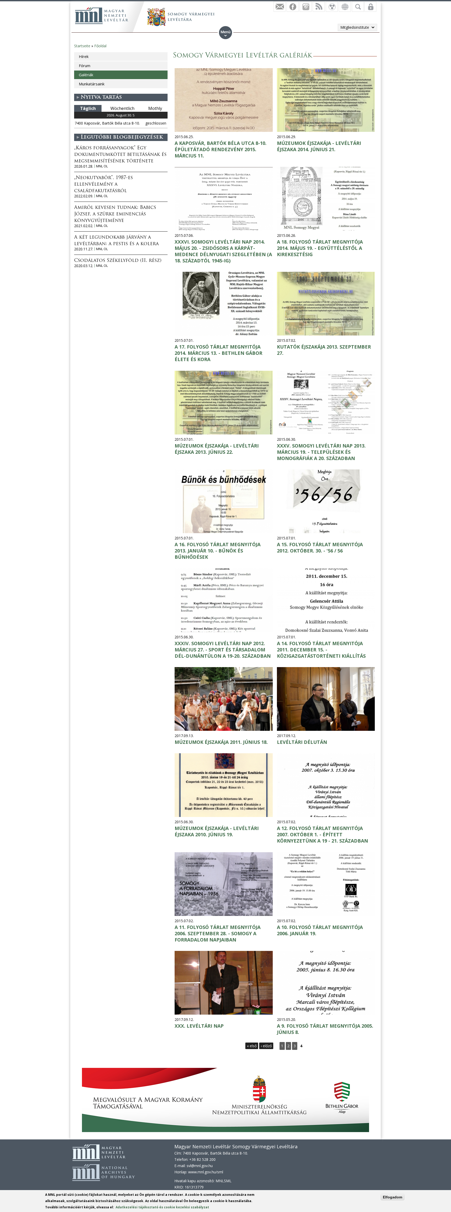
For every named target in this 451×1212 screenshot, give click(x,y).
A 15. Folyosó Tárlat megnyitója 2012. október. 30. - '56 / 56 (320, 547)
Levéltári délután (302, 742)
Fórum (84, 65)
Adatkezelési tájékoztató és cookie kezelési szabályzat (162, 1207)
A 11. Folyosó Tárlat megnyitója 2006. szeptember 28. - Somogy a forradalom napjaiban (217, 933)
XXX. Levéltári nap (199, 1026)
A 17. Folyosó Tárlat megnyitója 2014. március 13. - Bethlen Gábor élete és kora (218, 353)
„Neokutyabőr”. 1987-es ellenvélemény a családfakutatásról (103, 184)
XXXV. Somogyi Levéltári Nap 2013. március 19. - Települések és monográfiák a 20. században (321, 452)
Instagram (306, 6)
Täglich (88, 108)
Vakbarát (332, 6)
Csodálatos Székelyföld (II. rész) (117, 260)
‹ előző (266, 1045)
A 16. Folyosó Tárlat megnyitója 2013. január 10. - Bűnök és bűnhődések (217, 550)
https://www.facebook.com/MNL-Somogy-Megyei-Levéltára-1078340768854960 (293, 6)
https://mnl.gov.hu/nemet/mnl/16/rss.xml (319, 6)
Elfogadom (392, 1197)
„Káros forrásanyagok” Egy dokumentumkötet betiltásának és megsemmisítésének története (120, 155)
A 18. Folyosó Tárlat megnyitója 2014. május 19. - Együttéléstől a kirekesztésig (320, 248)
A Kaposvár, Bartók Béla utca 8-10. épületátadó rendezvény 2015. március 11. (220, 149)
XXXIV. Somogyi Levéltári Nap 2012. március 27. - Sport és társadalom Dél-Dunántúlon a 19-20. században (223, 649)
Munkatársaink (91, 83)
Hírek (83, 56)
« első (252, 1045)
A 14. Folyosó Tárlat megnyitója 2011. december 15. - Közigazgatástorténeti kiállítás (321, 649)
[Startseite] (101, 16)
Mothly (155, 108)
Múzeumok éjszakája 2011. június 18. (221, 742)
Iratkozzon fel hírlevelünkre (280, 6)
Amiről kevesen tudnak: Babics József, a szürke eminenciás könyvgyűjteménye (115, 214)
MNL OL (102, 166)
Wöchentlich (122, 108)
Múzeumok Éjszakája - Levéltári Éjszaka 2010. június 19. (217, 831)
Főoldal (100, 45)
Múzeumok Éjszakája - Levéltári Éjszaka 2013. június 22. (217, 449)
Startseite (82, 45)
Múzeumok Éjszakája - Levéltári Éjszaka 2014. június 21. (319, 146)
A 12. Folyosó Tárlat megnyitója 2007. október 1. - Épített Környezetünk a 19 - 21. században (322, 834)
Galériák (86, 74)
